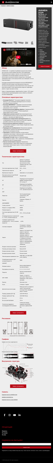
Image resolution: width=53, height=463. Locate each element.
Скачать (41, 62)
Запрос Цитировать (18, 151)
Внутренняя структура (45, 60)
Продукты (4, 431)
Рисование (42, 57)
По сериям (4, 432)
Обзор (41, 49)
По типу (4, 434)
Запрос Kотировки (45, 66)
